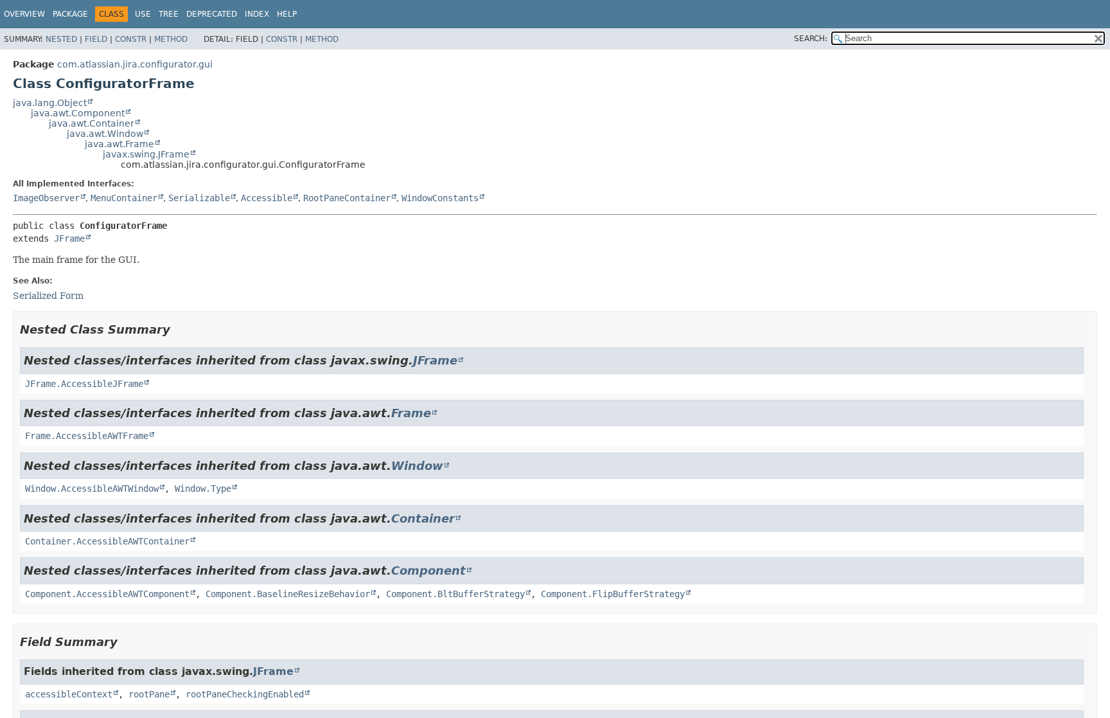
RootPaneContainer (347, 198)
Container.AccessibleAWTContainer (107, 541)
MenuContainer (124, 198)
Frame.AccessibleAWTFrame (86, 436)
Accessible (266, 198)
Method (171, 39)
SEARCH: (810, 38)
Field (96, 39)
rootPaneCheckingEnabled (245, 694)
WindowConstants (440, 198)
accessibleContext (68, 694)
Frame (411, 413)
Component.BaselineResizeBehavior (288, 594)
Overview (24, 14)
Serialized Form (48, 296)
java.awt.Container (91, 123)
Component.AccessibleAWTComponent (107, 594)
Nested (61, 39)
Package (70, 14)
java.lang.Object (50, 103)
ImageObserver (46, 198)
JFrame (69, 238)
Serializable (199, 198)
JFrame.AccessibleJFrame (84, 384)
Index (257, 14)
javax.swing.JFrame (146, 154)
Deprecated (211, 14)
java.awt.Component (78, 113)
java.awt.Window (105, 134)
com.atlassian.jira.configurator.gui (135, 64)
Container (423, 518)
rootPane (149, 694)
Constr (130, 39)
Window (417, 465)
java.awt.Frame (119, 144)
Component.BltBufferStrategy (455, 594)
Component (428, 570)
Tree (169, 14)
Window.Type (203, 488)
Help (287, 14)
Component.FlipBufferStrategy (613, 594)
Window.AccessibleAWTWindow (92, 488)
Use (143, 14)
